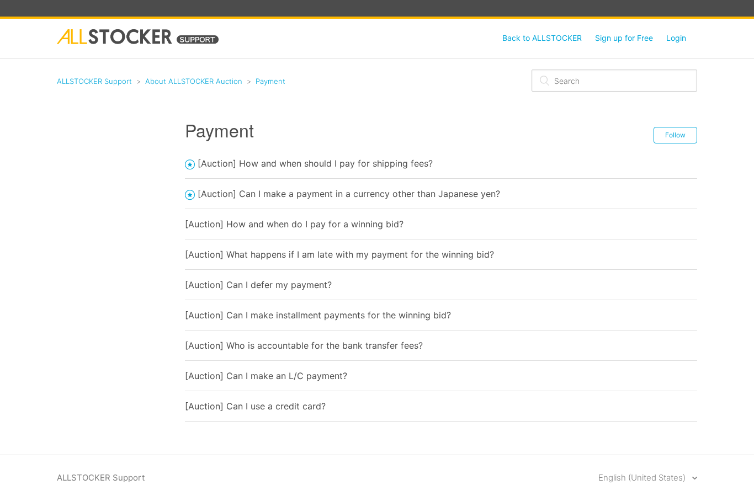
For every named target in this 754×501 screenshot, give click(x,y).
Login (676, 37)
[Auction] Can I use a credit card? (255, 406)
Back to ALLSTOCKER (542, 37)
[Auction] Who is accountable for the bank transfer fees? (304, 345)
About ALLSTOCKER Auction (193, 81)
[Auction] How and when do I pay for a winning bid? (294, 224)
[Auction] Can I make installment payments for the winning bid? (318, 315)
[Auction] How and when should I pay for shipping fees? (315, 163)
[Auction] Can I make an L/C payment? (266, 375)
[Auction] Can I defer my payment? (258, 284)
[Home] (138, 41)
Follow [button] (675, 135)
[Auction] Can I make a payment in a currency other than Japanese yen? (349, 193)
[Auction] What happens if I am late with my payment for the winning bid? (339, 254)
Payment (270, 81)
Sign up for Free (624, 37)
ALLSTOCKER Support (94, 81)
